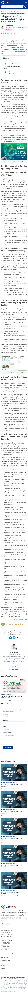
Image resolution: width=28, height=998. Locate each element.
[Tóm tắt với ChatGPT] (8, 33)
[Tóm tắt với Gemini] (11, 33)
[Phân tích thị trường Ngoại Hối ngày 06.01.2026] (14, 826)
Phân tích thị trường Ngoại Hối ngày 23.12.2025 (12, 866)
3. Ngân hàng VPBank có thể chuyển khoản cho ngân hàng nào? (12, 72)
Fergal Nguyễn (8, 25)
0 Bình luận (9, 29)
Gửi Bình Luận (8, 747)
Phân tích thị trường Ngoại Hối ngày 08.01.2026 (12, 812)
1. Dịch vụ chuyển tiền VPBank (11, 63)
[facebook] (2, 924)
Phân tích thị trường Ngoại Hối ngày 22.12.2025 (12, 893)
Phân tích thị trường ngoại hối (10, 782)
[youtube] (8, 924)
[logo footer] (14, 906)
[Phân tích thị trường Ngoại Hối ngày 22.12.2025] (14, 880)
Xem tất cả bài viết (13, 669)
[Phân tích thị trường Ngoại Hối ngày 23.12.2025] (14, 853)
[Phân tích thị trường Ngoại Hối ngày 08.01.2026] (14, 799)
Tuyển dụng (3, 965)
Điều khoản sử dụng (5, 960)
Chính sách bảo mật (5, 963)
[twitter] (5, 924)
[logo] (6, 2)
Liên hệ (2, 970)
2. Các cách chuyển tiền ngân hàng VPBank (12, 67)
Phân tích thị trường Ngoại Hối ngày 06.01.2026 (12, 839)
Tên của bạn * (6, 714)
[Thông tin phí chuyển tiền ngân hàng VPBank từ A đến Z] (14, 686)
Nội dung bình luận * (7, 732)
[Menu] (26, 2)
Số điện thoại (5, 720)
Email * (4, 726)
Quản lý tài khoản (7, 694)
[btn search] (25, 6)
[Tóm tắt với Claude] (14, 33)
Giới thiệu (3, 968)
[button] (10, 700)
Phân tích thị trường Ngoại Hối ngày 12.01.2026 (12, 785)
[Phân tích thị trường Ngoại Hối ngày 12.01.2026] (14, 772)
